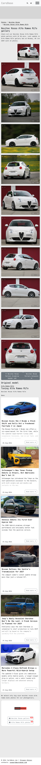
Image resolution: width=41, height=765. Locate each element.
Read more (30, 442)
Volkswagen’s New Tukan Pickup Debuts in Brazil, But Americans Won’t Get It (18, 472)
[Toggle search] (27, 3)
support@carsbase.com (18, 762)
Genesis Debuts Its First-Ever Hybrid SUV (17, 521)
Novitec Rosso (14, 22)
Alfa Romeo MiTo (7, 386)
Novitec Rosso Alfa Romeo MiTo (16, 24)
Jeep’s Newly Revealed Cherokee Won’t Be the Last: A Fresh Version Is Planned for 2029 (19, 621)
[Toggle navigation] (37, 3)
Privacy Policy (26, 760)
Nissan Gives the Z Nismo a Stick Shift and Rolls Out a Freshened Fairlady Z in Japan (18, 423)
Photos (3, 22)
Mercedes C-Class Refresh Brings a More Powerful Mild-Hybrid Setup (19, 669)
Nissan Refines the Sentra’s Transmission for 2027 (16, 570)
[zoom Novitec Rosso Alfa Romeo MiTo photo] (37, 58)
